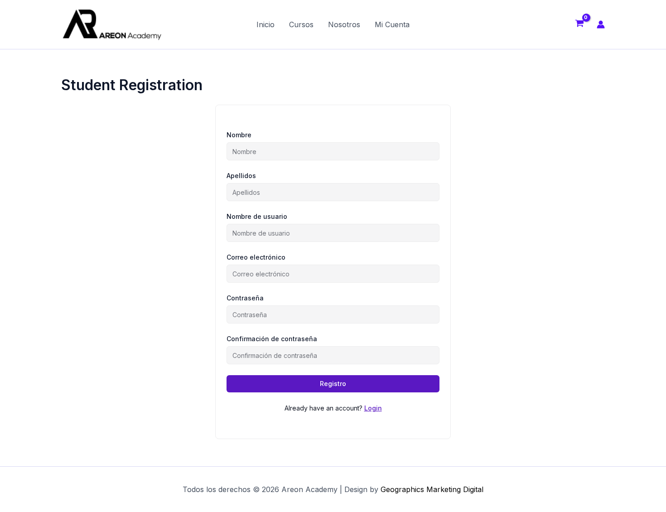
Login (373, 408)
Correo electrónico (256, 257)
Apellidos (241, 175)
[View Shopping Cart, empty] (579, 24)
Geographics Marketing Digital (432, 489)
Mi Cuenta (392, 24)
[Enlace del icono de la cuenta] (601, 24)
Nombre (239, 135)
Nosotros (344, 24)
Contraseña (245, 298)
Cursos (301, 24)
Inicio (265, 24)
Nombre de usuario (257, 216)
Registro (333, 383)
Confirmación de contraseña (272, 339)
